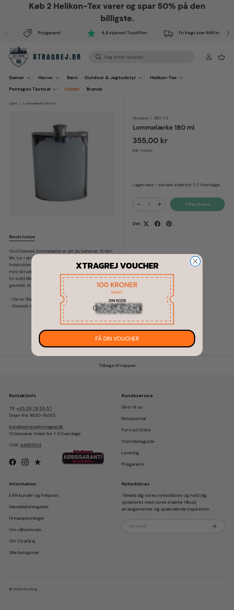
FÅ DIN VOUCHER (117, 338)
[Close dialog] (195, 261)
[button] (117, 299)
